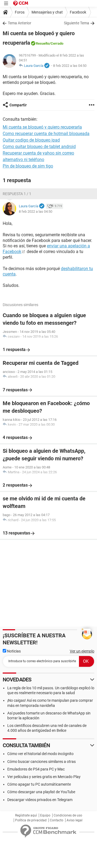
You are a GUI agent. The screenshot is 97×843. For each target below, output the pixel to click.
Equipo (45, 815)
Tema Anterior (19, 23)
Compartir (18, 105)
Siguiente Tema (76, 23)
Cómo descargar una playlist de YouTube (41, 792)
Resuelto (42, 43)
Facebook (78, 12)
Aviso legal (74, 820)
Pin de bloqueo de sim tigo (28, 166)
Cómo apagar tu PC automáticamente (39, 784)
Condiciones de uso (68, 815)
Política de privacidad (31, 820)
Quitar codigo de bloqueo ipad (31, 140)
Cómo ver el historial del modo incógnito (40, 754)
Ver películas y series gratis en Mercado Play (44, 777)
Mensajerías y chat (47, 12)
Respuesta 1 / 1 (17, 194)
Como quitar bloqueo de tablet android (39, 146)
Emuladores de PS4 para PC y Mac (36, 769)
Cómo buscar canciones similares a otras (41, 761)
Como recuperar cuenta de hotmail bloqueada (46, 133)
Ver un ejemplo (82, 651)
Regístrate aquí (26, 815)
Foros (20, 12)
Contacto (56, 820)
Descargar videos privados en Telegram (39, 800)
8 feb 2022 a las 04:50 (69, 66)
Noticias (13, 651)
